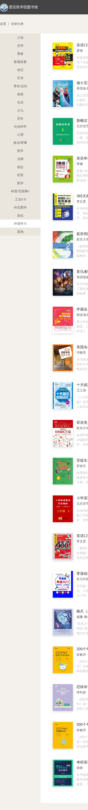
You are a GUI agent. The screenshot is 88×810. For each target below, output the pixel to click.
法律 (20, 159)
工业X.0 (20, 199)
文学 (20, 45)
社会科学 (20, 126)
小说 (20, 37)
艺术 (20, 78)
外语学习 (20, 223)
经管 (20, 175)
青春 (20, 53)
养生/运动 (20, 86)
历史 (20, 118)
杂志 (20, 215)
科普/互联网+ (20, 191)
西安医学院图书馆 (23, 7)
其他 (20, 231)
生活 (20, 102)
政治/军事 (20, 142)
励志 (20, 167)
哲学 (20, 151)
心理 (20, 134)
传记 (20, 70)
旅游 (20, 94)
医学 (20, 183)
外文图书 (20, 207)
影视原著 (20, 62)
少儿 (20, 110)
